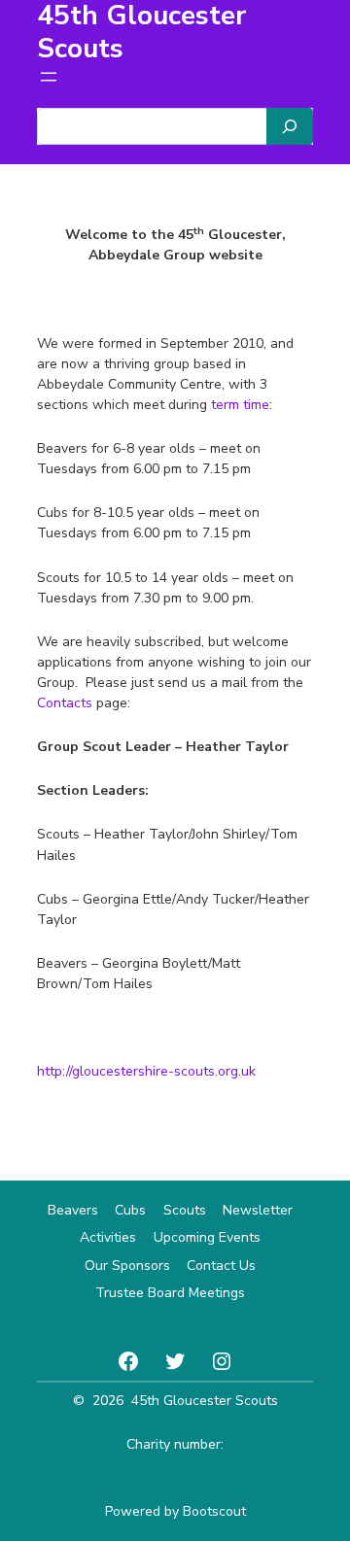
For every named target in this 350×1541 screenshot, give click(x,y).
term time (240, 404)
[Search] (289, 126)
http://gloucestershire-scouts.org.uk (146, 1071)
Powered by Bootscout (175, 1511)
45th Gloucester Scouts (204, 1400)
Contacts (64, 703)
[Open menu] (48, 76)
